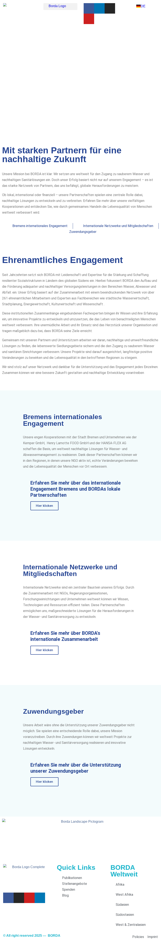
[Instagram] (110, 8)
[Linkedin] (99, 8)
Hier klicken (44, 506)
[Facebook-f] (89, 8)
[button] (60, 6)
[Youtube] (89, 19)
